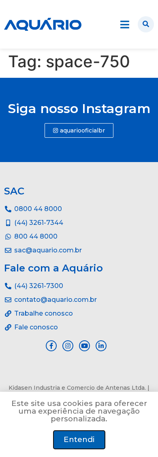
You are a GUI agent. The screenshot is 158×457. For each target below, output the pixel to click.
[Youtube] (84, 345)
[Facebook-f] (51, 345)
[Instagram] (67, 345)
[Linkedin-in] (101, 345)
